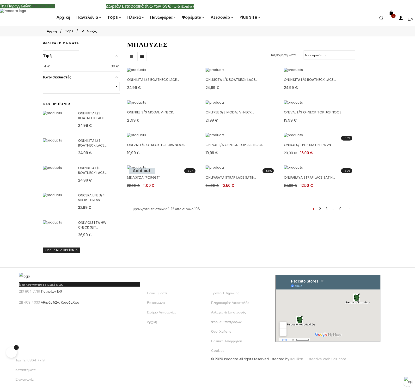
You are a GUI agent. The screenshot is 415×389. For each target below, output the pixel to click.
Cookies (217, 350)
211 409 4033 (29, 302)
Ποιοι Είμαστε (157, 293)
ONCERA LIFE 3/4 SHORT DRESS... (91, 197)
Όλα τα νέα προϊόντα (61, 250)
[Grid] (131, 56)
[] (381, 19)
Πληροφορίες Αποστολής (230, 302)
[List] (141, 56)
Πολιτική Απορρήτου (226, 341)
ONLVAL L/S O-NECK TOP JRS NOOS (313, 112)
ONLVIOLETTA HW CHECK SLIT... (92, 225)
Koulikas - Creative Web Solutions (318, 359)
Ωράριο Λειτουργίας (161, 312)
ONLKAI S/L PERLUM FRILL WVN (307, 144)
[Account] (401, 19)
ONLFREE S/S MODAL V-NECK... (151, 112)
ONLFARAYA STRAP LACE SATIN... (231, 177)
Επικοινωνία (156, 302)
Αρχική (152, 321)
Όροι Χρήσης (221, 331)
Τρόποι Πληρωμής (225, 293)
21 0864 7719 (43, 6)
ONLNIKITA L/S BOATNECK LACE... (92, 115)
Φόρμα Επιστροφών (226, 321)
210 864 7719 (29, 291)
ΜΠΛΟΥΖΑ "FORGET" (143, 177)
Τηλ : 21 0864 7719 (30, 360)
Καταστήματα (25, 369)
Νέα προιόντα (329, 55)
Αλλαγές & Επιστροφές (228, 312)
